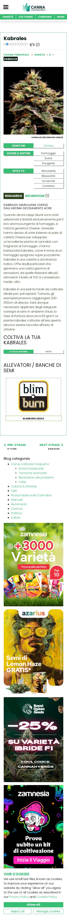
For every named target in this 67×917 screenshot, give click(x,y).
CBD (14, 491)
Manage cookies (48, 911)
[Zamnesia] (33, 564)
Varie (22, 482)
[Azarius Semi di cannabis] (33, 651)
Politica (16, 513)
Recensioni (19, 504)
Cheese (48, 146)
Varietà (39, 54)
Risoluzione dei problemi (36, 477)
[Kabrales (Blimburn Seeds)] (33, 100)
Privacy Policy (19, 897)
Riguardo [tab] (13, 196)
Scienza (17, 509)
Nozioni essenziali (31, 468)
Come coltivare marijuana (30, 464)
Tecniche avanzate (33, 473)
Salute (15, 517)
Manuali (17, 500)
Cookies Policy (46, 897)
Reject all (17, 911)
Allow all (33, 905)
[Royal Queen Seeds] (33, 739)
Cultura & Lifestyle (24, 486)
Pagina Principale (16, 54)
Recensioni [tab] (37, 196)
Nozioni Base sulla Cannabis (31, 495)
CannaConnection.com (33, 7)
